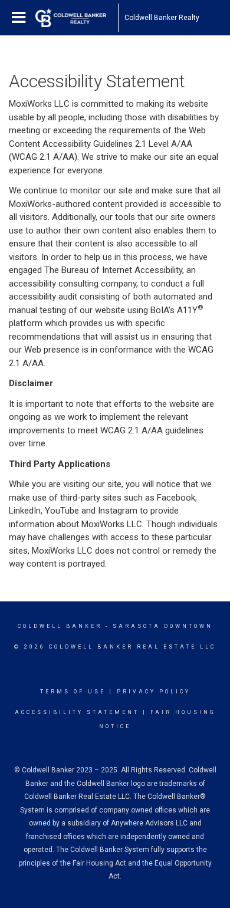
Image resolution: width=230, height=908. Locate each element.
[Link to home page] (76, 17)
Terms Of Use (73, 692)
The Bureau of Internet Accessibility (113, 270)
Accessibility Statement (77, 712)
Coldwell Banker (60, 626)
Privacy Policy (153, 692)
